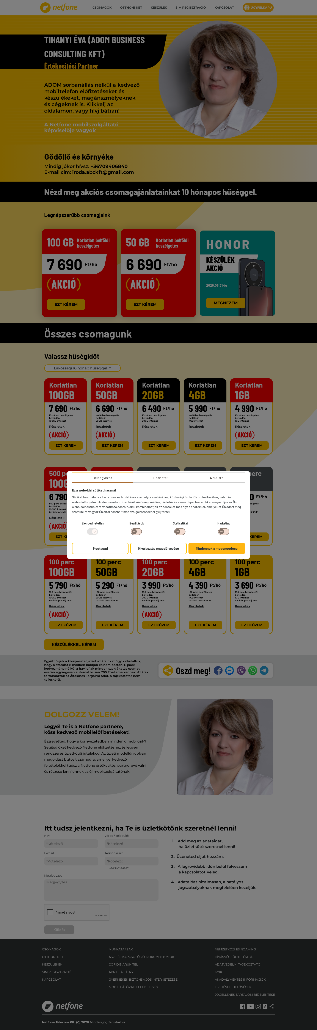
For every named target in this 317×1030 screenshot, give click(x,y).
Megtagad (100, 548)
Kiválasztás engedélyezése (158, 548)
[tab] (102, 478)
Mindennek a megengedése (217, 548)
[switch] (136, 531)
